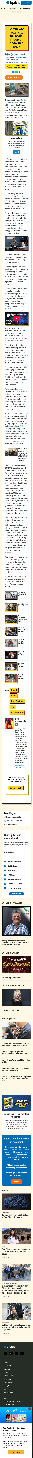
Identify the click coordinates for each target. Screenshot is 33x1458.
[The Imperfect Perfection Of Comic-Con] (11, 595)
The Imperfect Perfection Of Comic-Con (22, 594)
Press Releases (8, 1382)
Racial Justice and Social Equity (10, 1283)
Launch (16, 152)
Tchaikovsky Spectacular (11, 978)
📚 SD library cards (10, 824)
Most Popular (8, 1018)
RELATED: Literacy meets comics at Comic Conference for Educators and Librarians (23, 456)
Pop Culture (17, 701)
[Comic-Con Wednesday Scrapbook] (11, 631)
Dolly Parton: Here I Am (10, 1010)
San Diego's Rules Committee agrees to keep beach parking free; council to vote (16, 1079)
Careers (6, 1372)
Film (13, 695)
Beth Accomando (13, 54)
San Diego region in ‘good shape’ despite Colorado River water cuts (14, 1053)
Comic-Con (16, 138)
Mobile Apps (7, 1379)
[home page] (13, 3)
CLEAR (25, 372)
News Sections (17, 12)
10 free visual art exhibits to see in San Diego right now (16, 1216)
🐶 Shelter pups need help (13, 817)
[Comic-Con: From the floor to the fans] (16, 1103)
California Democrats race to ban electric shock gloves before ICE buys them (16, 1327)
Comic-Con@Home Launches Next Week (22, 618)
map (18, 429)
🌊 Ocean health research (13, 821)
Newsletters (7, 1369)
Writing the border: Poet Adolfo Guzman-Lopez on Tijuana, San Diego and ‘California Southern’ (15, 943)
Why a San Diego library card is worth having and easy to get (15, 1069)
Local (3, 8)
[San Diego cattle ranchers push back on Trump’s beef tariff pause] (16, 1236)
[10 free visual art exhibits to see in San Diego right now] (16, 1202)
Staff (5, 1389)
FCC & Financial (8, 1376)
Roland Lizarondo (21, 57)
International (25, 8)
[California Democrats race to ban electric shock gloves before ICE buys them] (16, 1311)
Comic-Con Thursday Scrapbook (21, 641)
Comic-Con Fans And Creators (23, 605)
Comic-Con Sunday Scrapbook (21, 676)
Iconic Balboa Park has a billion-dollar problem (16, 1061)
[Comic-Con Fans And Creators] (11, 607)
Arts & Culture (22, 449)
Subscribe (16, 893)
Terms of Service (8, 1392)
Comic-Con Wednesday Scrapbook (21, 629)
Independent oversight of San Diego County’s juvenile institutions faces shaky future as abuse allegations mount (15, 1289)
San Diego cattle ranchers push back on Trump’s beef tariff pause (16, 1251)
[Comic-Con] (16, 128)
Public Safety (5, 1322)
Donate (16, 1181)
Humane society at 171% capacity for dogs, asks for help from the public (15, 1044)
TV (12, 707)
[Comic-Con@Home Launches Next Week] (11, 619)
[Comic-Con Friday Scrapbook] (11, 655)
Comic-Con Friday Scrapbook (21, 653)
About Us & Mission (9, 1366)
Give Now (26, 3)
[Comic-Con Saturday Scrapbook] (11, 666)
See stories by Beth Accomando (21, 766)
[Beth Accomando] (9, 723)
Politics (4, 1247)
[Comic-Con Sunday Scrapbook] (11, 678)
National (12, 8)
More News (7, 1191)
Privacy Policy (8, 1386)
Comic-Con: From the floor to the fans (16, 1115)
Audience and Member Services (12, 1401)
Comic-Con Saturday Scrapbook (21, 665)
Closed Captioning (9, 1404)
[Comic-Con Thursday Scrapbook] (11, 643)
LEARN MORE (16, 1452)
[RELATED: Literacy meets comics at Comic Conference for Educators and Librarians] (11, 452)
